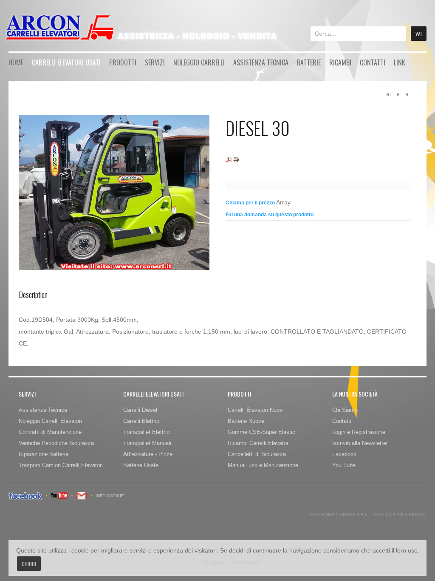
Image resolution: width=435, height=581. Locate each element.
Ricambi (340, 62)
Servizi (155, 62)
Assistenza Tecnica (260, 62)
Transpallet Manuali (147, 443)
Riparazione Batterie (43, 454)
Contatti (372, 62)
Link (399, 62)
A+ (388, 94)
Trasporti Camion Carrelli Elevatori (61, 465)
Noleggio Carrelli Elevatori (50, 421)
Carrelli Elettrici (142, 421)
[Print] (235, 161)
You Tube (344, 465)
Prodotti (122, 62)
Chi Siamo (345, 410)
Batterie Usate (140, 465)
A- (407, 94)
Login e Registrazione (358, 432)
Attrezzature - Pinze (147, 454)
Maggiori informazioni (231, 562)
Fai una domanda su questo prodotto (270, 215)
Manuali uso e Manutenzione (263, 465)
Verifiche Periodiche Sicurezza (56, 443)
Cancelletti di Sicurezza (257, 454)
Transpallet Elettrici (147, 432)
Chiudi (29, 563)
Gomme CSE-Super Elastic (261, 432)
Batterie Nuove (246, 421)
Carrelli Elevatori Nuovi (256, 410)
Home (15, 62)
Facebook (344, 454)
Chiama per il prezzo (250, 203)
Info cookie (110, 495)
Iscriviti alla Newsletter (360, 443)
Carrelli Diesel (140, 410)
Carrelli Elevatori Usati (66, 62)
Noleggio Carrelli (199, 62)
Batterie (309, 62)
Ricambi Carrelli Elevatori (259, 443)
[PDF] (229, 161)
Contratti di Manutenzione (50, 432)
